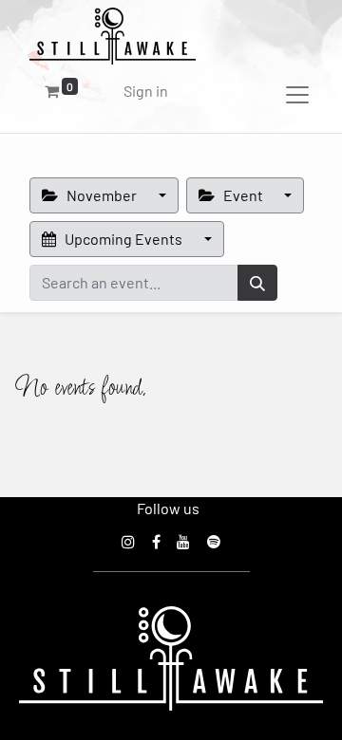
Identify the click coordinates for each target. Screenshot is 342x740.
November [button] (102, 195)
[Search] (257, 283)
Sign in (146, 91)
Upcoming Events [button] (123, 239)
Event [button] (243, 195)
